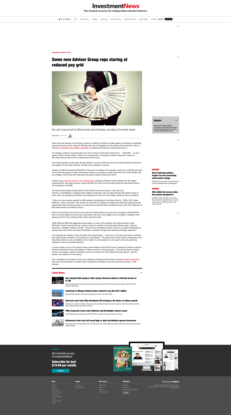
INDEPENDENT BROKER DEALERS (61, 52)
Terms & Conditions (56, 392)
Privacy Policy (55, 389)
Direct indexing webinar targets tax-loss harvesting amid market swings (164, 175)
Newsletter (125, 385)
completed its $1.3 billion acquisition (74, 148)
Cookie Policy (55, 394)
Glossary (54, 387)
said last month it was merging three (79, 181)
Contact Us (78, 385)
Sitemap (54, 403)
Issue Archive (126, 387)
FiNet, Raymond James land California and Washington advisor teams (96, 311)
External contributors (57, 401)
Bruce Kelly (64, 135)
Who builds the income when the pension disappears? (165, 193)
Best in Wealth (143, 19)
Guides (101, 387)
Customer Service (79, 387)
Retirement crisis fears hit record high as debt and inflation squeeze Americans (100, 320)
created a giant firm (132, 259)
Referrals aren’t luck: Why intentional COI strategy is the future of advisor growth (101, 300)
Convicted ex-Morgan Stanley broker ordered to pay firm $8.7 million (96, 291)
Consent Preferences (57, 396)
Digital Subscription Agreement (130, 389)
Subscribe (61, 371)
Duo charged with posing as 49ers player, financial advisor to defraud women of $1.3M (100, 279)
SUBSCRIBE (168, 19)
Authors (54, 398)
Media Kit (101, 389)
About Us (54, 385)
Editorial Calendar (103, 392)
